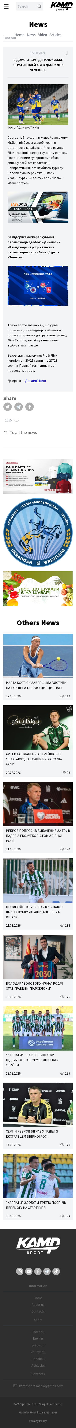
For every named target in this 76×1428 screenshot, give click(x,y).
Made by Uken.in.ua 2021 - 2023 (38, 1412)
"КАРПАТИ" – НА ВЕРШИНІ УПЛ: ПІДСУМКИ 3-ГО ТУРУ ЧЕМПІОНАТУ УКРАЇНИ (32, 1060)
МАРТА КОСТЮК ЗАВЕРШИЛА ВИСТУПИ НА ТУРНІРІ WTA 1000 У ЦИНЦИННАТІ (36, 685)
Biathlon (38, 1345)
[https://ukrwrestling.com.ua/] (38, 532)
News (31, 34)
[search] (39, 6)
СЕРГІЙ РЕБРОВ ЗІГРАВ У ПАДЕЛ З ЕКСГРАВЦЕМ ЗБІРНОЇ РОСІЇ (32, 1133)
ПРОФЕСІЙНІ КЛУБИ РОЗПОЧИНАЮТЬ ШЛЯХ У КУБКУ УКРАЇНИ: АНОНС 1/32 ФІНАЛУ (35, 912)
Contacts (38, 1311)
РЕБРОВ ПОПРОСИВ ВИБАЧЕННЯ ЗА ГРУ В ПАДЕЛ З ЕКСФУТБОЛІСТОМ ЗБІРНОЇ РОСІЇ (38, 835)
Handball (38, 1359)
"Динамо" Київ (35, 380)
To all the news (23, 432)
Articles (55, 34)
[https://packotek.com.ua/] (38, 476)
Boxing (38, 1338)
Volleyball (38, 1352)
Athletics (38, 1365)
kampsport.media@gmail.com (41, 1386)
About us (38, 1304)
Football (38, 1332)
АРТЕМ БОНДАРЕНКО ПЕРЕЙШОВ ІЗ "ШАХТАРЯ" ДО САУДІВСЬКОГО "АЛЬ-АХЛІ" (34, 759)
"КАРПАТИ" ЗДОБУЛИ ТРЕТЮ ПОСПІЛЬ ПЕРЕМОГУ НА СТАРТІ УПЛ (36, 1205)
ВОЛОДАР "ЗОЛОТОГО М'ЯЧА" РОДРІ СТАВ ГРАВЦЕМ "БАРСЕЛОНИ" (34, 985)
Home (19, 34)
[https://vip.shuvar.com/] (38, 588)
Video (42, 34)
